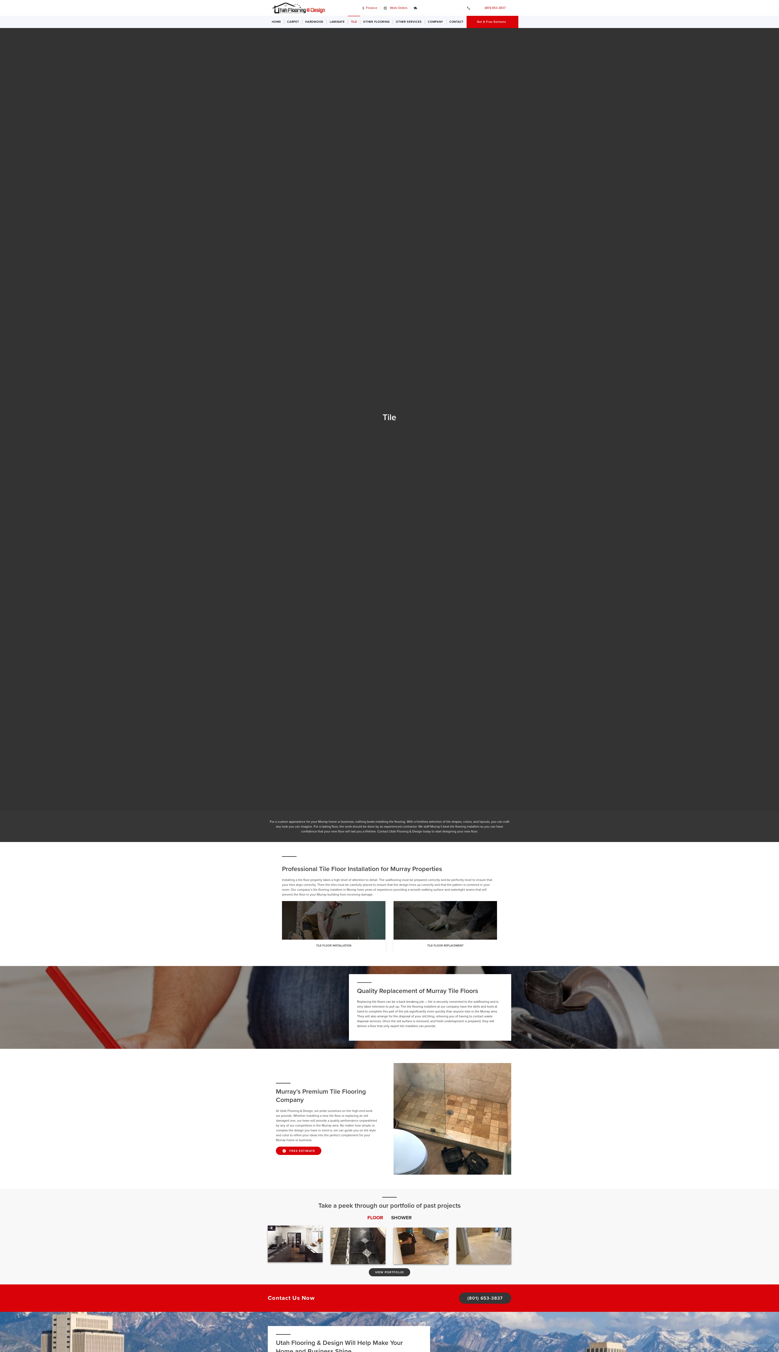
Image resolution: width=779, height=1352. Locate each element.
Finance (371, 8)
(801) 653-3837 (492, 8)
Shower (401, 1218)
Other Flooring (376, 22)
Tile (354, 22)
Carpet (293, 22)
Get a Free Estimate (491, 22)
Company (435, 22)
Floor (375, 1218)
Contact (456, 22)
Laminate (337, 22)
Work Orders (398, 8)
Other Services (409, 22)
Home (276, 22)
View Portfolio (389, 1272)
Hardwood (314, 22)
